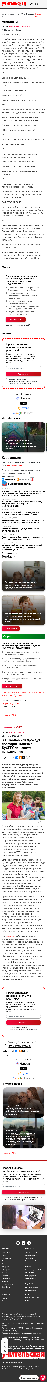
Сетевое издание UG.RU (33, 1270)
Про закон (5, 1261)
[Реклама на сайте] (43, 1378)
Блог (27, 1300)
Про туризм (6, 1270)
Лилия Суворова (17, 732)
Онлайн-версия (30, 1290)
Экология (5, 1264)
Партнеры (5, 1304)
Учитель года (6, 1272)
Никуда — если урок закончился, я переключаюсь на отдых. (22, 313)
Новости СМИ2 (9, 715)
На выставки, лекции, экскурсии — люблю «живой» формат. (22, 302)
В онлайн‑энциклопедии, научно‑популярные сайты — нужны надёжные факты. (22, 295)
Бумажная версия (31, 1287)
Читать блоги (11, 628)
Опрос (7, 636)
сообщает (11, 936)
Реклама (5, 1301)
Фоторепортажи (32, 1297)
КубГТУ (12, 1043)
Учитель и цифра (8, 1284)
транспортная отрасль (20, 1046)
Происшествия (10, 438)
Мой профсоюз (30, 1276)
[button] (9, 479)
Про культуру (6, 1258)
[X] (23, 757)
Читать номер (38, 15)
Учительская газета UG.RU (22, 26)
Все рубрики (6, 1287)
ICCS (27, 1294)
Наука (4, 1255)
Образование (6, 1252)
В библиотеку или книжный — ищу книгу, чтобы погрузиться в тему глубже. (24, 307)
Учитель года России (32, 1261)
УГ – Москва (29, 1273)
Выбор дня (5, 1267)
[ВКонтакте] (16, 757)
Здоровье (5, 1281)
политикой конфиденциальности (26, 1197)
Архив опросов (8, 706)
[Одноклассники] (20, 757)
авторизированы (14, 465)
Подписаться (23, 374)
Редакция (5, 1298)
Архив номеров (30, 1278)
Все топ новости (9, 553)
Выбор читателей (20, 483)
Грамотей (5, 1275)
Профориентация (27, 1043)
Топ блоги (8, 556)
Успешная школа (31, 1252)
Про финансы (6, 1278)
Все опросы (7, 334)
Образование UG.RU (12, 727)
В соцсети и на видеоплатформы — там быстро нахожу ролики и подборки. (23, 289)
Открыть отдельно (10, 703)
